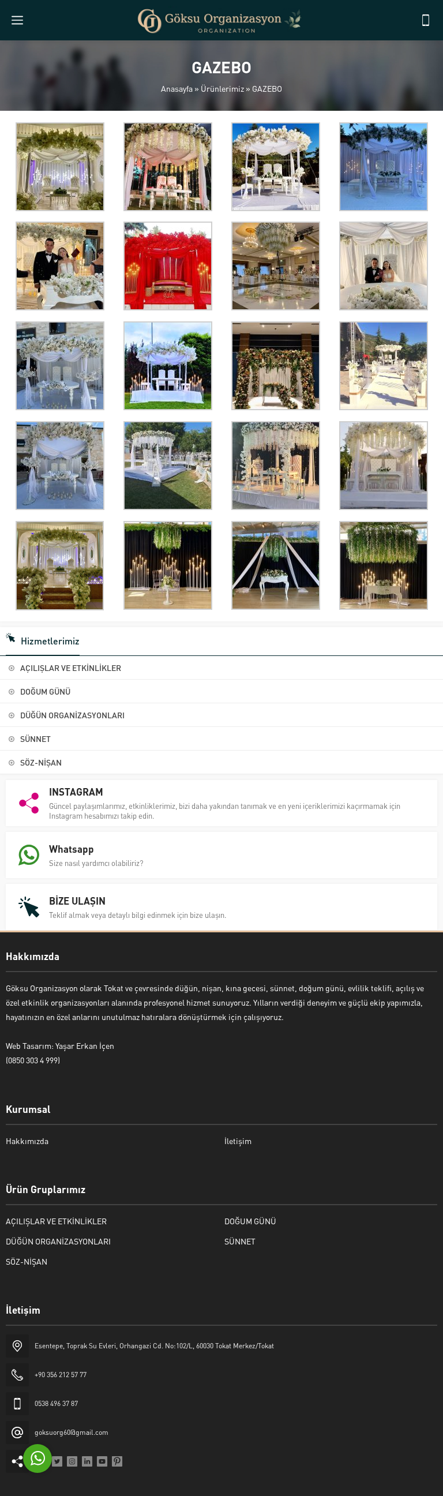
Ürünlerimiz (222, 88)
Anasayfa (177, 88)
